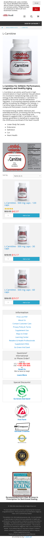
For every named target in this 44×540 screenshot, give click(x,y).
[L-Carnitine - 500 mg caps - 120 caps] (22, 191)
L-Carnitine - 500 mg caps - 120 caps (20, 203)
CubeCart (28, 537)
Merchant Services (22, 442)
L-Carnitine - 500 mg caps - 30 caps (19, 247)
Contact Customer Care (22, 323)
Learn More (22, 375)
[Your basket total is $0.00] (38, 16)
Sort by (5, 175)
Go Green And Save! (22, 347)
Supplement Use (22, 330)
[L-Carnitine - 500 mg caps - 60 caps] (22, 278)
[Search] (31, 16)
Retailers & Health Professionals (22, 340)
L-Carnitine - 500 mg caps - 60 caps (19, 290)
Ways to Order (22, 334)
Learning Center (22, 337)
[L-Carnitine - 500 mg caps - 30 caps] (22, 235)
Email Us (22, 369)
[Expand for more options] (24, 16)
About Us (22, 320)
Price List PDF (22, 317)
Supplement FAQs (22, 344)
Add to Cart (26, 215)
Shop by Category (32, 23)
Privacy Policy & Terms (22, 327)
